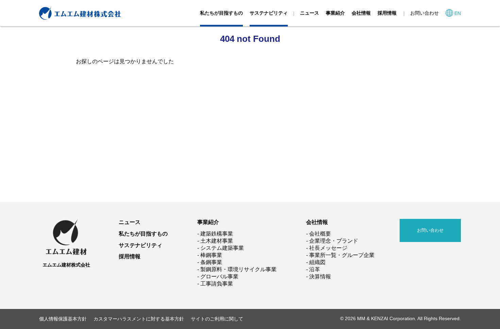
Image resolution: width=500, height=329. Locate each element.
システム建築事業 (222, 248)
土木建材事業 (216, 241)
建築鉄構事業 (216, 234)
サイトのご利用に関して (217, 319)
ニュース (309, 13)
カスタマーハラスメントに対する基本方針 (139, 319)
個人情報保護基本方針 (63, 319)
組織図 (317, 262)
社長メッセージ (328, 248)
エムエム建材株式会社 (66, 264)
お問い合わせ (424, 13)
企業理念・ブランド (333, 241)
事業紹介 (335, 13)
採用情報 (387, 13)
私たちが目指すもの (221, 13)
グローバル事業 (219, 276)
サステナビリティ (269, 13)
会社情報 (361, 13)
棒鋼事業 (211, 255)
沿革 (314, 269)
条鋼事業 (211, 262)
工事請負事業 (216, 284)
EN (457, 13)
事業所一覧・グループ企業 (341, 255)
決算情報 (320, 276)
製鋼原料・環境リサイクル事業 (238, 269)
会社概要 (320, 234)
